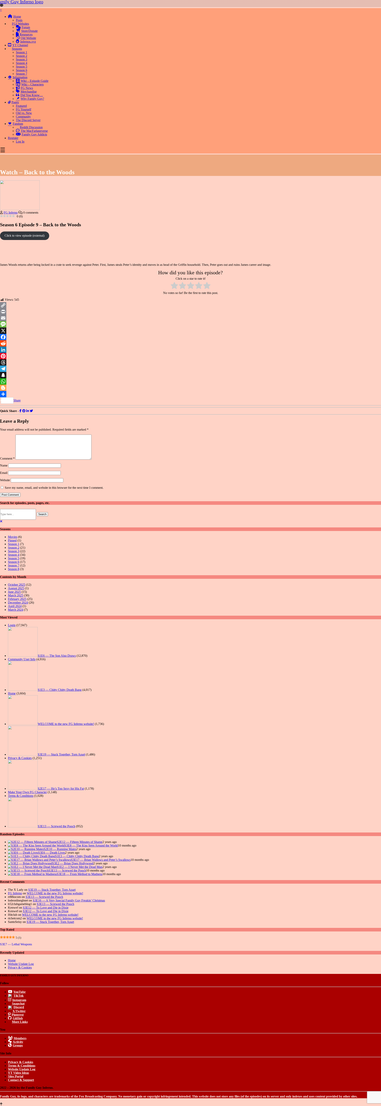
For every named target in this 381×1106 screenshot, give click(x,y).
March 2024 (15, 609)
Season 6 (21, 70)
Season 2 (21, 56)
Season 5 (21, 66)
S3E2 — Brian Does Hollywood (72, 863)
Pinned (12, 540)
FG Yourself (23, 109)
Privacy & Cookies (20, 758)
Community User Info (22, 659)
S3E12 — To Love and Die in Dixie (45, 907)
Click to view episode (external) (24, 235)
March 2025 (15, 595)
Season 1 (21, 52)
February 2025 (17, 599)
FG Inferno (11, 212)
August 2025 (16, 588)
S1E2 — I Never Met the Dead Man (79, 867)
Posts (19, 20)
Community (23, 116)
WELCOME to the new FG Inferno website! (66, 724)
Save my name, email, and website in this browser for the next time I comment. (54, 487)
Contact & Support (21, 1080)
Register (13, 138)
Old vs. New (24, 113)
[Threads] (190, 362)
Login (11, 625)
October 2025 (16, 584)
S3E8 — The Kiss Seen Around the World (91, 845)
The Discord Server (28, 120)
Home (12, 693)
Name (4, 465)
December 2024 (18, 602)
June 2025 (14, 591)
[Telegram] (190, 369)
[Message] (190, 324)
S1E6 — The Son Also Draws (57, 655)
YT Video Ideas (18, 1072)
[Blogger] (190, 388)
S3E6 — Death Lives (51, 852)
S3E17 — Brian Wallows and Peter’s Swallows (101, 859)
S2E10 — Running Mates (60, 849)
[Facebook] (190, 337)
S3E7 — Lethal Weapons (16, 944)
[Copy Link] (190, 305)
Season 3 (21, 59)
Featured (21, 106)
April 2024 (15, 606)
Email (3, 472)
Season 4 (21, 63)
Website (5, 480)
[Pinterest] (190, 356)
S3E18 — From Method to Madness (79, 874)
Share (17, 400)
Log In (20, 141)
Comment (7, 458)
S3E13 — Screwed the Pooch (56, 826)
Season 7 (21, 73)
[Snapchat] (190, 375)
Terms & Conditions (20, 795)
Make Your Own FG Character (27, 792)
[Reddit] (190, 343)
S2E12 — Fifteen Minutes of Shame (79, 842)
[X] (190, 330)
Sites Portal (15, 1076)
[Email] (190, 318)
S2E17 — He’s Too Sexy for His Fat (61, 788)
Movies (12, 537)
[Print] (190, 311)
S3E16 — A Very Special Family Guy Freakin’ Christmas (69, 900)
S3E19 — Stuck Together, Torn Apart (61, 754)
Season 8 (13, 569)
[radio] (174, 286)
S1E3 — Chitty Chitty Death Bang (60, 689)
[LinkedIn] (190, 350)
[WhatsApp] (190, 381)
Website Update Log (21, 964)
